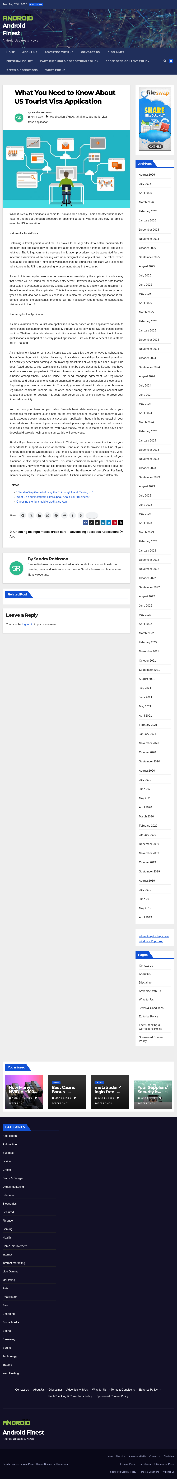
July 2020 (145, 779)
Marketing (9, 1279)
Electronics (10, 1203)
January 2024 (147, 440)
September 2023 (149, 477)
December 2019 (149, 844)
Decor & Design (13, 1178)
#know (70, 116)
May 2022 (145, 614)
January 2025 (147, 330)
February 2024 (148, 431)
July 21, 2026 (106, 1098)
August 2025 (147, 266)
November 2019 (149, 853)
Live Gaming (10, 1271)
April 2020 (145, 807)
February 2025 (148, 321)
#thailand (81, 116)
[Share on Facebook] (23, 515)
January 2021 (147, 733)
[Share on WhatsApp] (47, 515)
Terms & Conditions (22, 70)
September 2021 (149, 669)
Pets (5, 1288)
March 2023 (146, 532)
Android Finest (23, 1432)
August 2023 (147, 486)
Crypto (7, 1169)
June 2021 (145, 697)
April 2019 (145, 917)
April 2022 (145, 623)
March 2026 (146, 202)
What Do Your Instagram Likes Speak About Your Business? (53, 496)
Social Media (11, 1322)
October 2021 (147, 660)
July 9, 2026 (148, 1098)
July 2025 (145, 275)
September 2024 (149, 367)
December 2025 (149, 229)
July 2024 (145, 385)
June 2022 (145, 605)
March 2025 (146, 312)
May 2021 (145, 706)
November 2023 (149, 458)
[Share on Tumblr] (72, 515)
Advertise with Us (59, 52)
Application (10, 1135)
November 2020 (149, 743)
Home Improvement (15, 1246)
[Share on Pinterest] (56, 515)
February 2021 (148, 724)
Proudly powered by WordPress (19, 1464)
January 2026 (147, 220)
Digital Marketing (13, 1186)
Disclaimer (116, 52)
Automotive (10, 1144)
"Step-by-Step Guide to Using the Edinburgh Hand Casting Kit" (54, 492)
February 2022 (148, 642)
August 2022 (147, 596)
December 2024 (149, 339)
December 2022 (149, 559)
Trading (7, 1364)
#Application (57, 116)
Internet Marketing (14, 1263)
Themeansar (62, 1464)
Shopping (9, 1313)
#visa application (38, 122)
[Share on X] (31, 515)
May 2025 (145, 293)
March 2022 (146, 633)
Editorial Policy (19, 61)
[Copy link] (92, 515)
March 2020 (146, 816)
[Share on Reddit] (64, 515)
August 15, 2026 (22, 1098)
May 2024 (145, 403)
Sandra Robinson (42, 112)
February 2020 (148, 825)
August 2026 (147, 174)
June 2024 (145, 394)
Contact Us (90, 52)
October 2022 (147, 578)
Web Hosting (11, 1373)
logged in (27, 624)
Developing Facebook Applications (95, 532)
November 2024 (149, 348)
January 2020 (147, 834)
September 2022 (149, 587)
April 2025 (145, 303)
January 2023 (147, 550)
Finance (99, 1083)
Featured (8, 1212)
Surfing (7, 1347)
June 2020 (145, 789)
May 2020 (145, 798)
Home (10, 52)
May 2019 (145, 908)
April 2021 (145, 715)
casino (56, 1083)
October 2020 (147, 752)
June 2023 (145, 504)
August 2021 (147, 678)
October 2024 (147, 358)
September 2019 (149, 871)
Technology (10, 1356)
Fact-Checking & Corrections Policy (69, 61)
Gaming (7, 1229)
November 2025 (149, 238)
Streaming (9, 1339)
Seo (5, 1305)
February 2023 (148, 541)
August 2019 (147, 880)
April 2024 (145, 413)
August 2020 (147, 770)
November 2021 (149, 651)
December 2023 (149, 449)
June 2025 (145, 284)
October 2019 (147, 862)
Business (8, 1152)
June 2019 (145, 899)
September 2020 (149, 761)
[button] (165, 61)
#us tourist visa (97, 116)
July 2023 (145, 495)
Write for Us (55, 70)
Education (9, 1195)
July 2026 (145, 183)
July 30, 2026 (63, 1098)
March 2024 (146, 422)
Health (7, 1237)
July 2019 (145, 889)
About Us (29, 52)
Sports (7, 1330)
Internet (7, 1254)
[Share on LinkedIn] (39, 515)
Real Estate (10, 1296)
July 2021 (145, 688)
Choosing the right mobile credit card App (41, 501)
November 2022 (149, 568)
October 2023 (147, 468)
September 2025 (149, 257)
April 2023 (145, 523)
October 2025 (147, 248)
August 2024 (147, 376)
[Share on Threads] (81, 515)
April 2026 (145, 193)
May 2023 (145, 513)
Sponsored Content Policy (127, 61)
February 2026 (148, 211)
